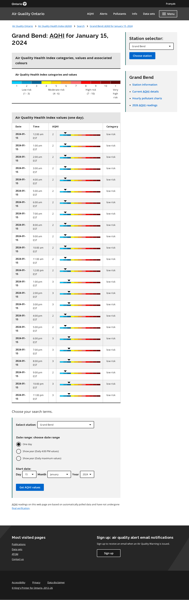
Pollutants (119, 13)
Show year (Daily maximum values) (42, 458)
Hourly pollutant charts (147, 98)
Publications (19, 544)
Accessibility (18, 582)
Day (18, 474)
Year (75, 474)
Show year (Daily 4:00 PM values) (41, 451)
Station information (144, 84)
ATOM (15, 554)
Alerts (103, 13)
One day (27, 444)
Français (170, 3)
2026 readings (144, 105)
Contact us (18, 559)
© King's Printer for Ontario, (32, 588)
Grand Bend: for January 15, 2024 (111, 26)
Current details (145, 91)
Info (134, 13)
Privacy (36, 582)
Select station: (26, 424)
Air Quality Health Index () (55, 26)
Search (81, 26)
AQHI (90, 13)
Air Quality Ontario (28, 14)
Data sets (149, 13)
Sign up (108, 553)
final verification (21, 508)
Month (42, 474)
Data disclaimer (56, 582)
